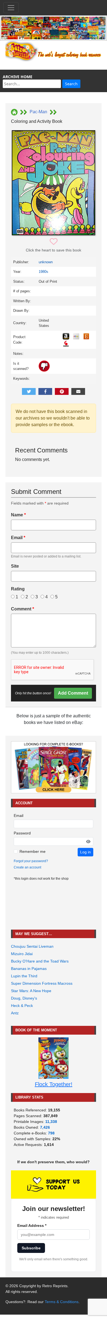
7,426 (45, 1127)
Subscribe (31, 1248)
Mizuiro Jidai (22, 954)
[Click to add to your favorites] (53, 241)
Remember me (32, 851)
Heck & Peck (22, 1005)
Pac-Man (38, 111)
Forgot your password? (31, 861)
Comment (22, 609)
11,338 (51, 1121)
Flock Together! (53, 1084)
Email (18, 537)
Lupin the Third (24, 976)
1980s (43, 272)
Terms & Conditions (61, 1302)
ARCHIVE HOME (17, 76)
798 (51, 1133)
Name (18, 515)
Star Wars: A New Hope (31, 991)
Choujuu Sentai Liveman (32, 946)
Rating (18, 589)
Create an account (27, 867)
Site (15, 566)
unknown (46, 262)
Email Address (31, 1225)
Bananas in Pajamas (29, 968)
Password (22, 833)
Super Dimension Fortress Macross (41, 983)
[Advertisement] (53, 905)
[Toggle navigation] (11, 7)
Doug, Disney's (24, 998)
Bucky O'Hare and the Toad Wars (40, 961)
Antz (15, 1013)
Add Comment (73, 693)
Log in (85, 852)
